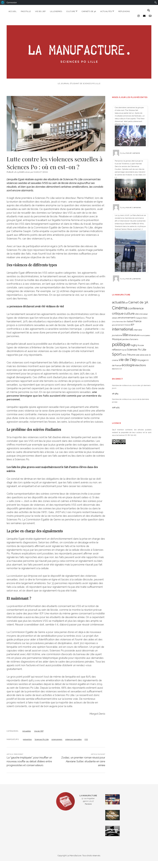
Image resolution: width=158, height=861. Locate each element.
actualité (118, 302)
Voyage (141, 360)
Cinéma (119, 307)
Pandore (88, 804)
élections (140, 365)
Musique (117, 339)
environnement (126, 317)
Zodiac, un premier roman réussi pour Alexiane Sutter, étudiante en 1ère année (83, 761)
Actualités (106, 11)
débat (145, 314)
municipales (145, 335)
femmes (119, 321)
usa (137, 354)
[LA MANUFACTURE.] (79, 77)
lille (125, 335)
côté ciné (139, 314)
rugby (134, 345)
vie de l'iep (128, 360)
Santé (124, 350)
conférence (136, 308)
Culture (70, 11)
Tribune (131, 354)
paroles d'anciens (130, 339)
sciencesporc (56, 739)
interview (138, 330)
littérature (134, 335)
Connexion (11, 2)
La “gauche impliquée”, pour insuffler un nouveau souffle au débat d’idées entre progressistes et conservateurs (29, 761)
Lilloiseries (56, 11)
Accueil (12, 11)
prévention (27, 739)
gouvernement (118, 325)
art (126, 302)
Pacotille (26, 11)
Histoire (127, 325)
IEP (132, 324)
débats (115, 318)
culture (129, 313)
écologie (128, 365)
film (125, 321)
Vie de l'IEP (39, 731)
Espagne (138, 318)
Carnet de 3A (138, 302)
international (122, 329)
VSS (86, 739)
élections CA (117, 369)
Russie (141, 345)
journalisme (117, 335)
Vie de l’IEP (40, 11)
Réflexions (124, 11)
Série (124, 355)
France (137, 321)
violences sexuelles (73, 739)
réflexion (117, 349)
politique (121, 344)
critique (117, 313)
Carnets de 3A (89, 11)
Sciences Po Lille (42, 739)
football (130, 321)
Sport (117, 354)
